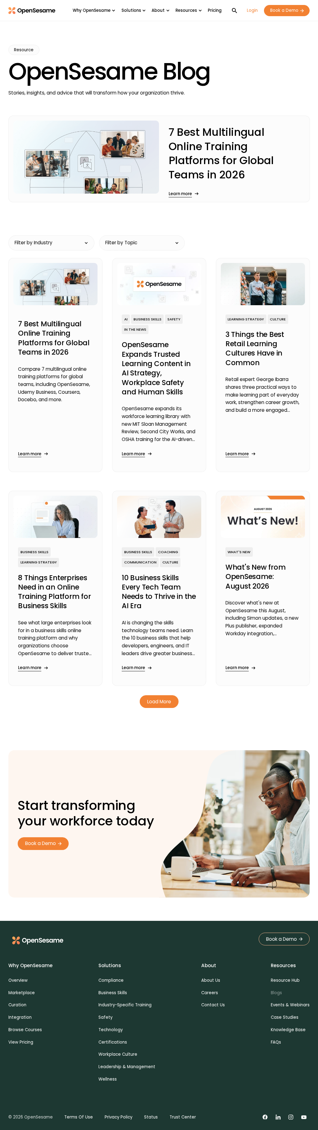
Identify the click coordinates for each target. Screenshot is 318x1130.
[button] (94, 10)
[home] (32, 10)
